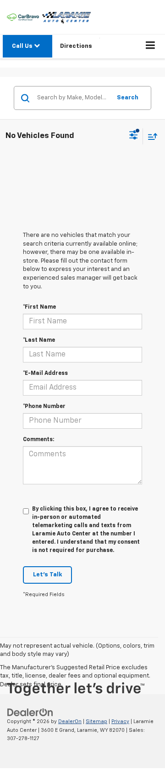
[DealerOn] (30, 712)
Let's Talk (47, 575)
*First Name (39, 307)
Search (127, 98)
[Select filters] (133, 136)
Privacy (120, 721)
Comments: (38, 439)
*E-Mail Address (45, 373)
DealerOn (70, 721)
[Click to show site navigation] (150, 46)
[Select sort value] (150, 136)
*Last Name (39, 340)
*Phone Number (44, 406)
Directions (76, 46)
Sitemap (96, 721)
